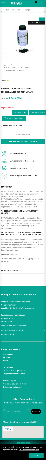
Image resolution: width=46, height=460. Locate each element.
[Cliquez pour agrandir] (5, 55)
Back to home (40, 68)
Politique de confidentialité (29, 450)
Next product (43, 68)
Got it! (36, 455)
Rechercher (42, 10)
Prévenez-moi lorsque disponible (23, 141)
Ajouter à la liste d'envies (12, 126)
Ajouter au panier (20, 112)
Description (6, 187)
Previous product (37, 68)
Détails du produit (9, 270)
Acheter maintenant (14, 117)
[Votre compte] (43, 3)
